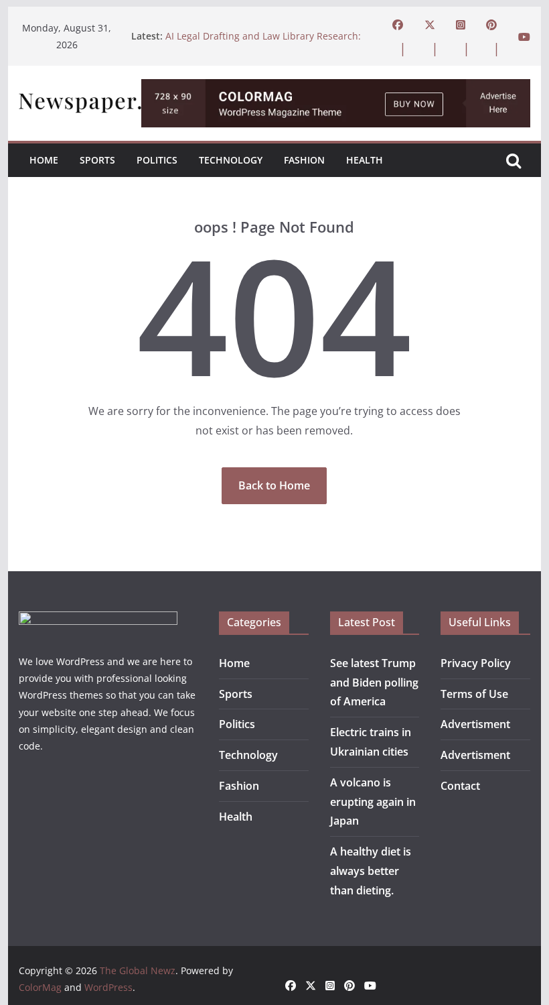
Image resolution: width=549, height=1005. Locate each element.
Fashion (304, 160)
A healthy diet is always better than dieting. (370, 871)
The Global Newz (137, 970)
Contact (460, 785)
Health (364, 160)
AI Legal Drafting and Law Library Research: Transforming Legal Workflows (263, 42)
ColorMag (40, 987)
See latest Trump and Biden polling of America (374, 682)
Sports (97, 160)
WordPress (108, 987)
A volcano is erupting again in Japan (373, 802)
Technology (230, 160)
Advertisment (475, 724)
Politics (157, 160)
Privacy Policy (476, 663)
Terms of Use (474, 694)
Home (43, 160)
